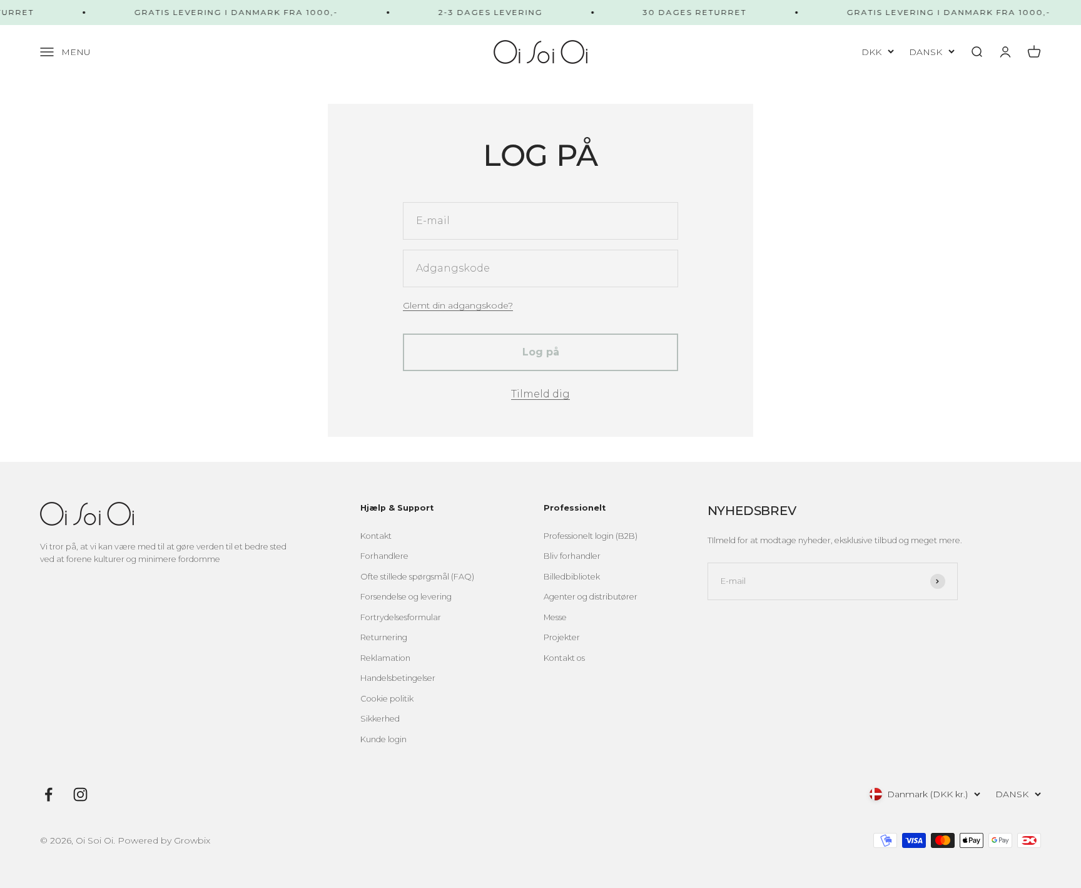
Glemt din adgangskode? (458, 305)
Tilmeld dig (540, 394)
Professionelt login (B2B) (590, 536)
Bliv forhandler (572, 556)
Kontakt (376, 536)
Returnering (383, 637)
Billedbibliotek (572, 576)
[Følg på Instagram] (80, 794)
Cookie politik (387, 698)
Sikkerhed (380, 718)
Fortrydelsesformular (400, 617)
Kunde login (383, 739)
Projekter (562, 637)
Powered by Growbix (164, 840)
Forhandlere (384, 556)
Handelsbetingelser (397, 678)
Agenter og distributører (590, 596)
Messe (555, 617)
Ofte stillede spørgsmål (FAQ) (417, 576)
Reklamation (385, 658)
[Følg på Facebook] (48, 794)
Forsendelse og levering (406, 596)
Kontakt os (564, 658)
